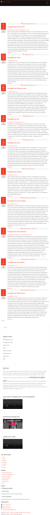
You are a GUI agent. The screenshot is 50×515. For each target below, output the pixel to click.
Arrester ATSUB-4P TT (26, 371)
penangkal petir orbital (8, 386)
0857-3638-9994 (7, 507)
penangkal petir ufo (24, 386)
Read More (9, 52)
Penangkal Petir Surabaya (13, 29)
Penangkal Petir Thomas (14, 172)
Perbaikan (4, 462)
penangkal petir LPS (6, 385)
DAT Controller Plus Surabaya (42, 371)
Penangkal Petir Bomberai (19, 381)
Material (4, 460)
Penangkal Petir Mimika (23, 385)
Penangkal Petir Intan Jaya (41, 383)
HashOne (12, 514)
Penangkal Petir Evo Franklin (15, 262)
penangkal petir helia (33, 383)
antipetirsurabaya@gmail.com (9, 509)
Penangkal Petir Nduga (38, 385)
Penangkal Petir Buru (27, 381)
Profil (3, 465)
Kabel (4, 348)
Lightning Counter (7, 353)
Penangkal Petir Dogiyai (25, 383)
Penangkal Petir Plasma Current (16, 88)
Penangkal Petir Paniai (17, 386)
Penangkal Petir (10, 122)
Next (4, 320)
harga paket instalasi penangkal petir (31, 373)
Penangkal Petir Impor (8, 342)
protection (37, 386)
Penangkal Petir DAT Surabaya (8, 383)
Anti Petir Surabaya (9, 512)
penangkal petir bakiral (11, 381)
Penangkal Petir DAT (43, 381)
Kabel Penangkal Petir (7, 472)
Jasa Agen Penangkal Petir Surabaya (22, 512)
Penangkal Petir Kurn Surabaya (16, 201)
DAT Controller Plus (33, 371)
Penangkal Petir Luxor (14, 57)
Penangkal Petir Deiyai (17, 383)
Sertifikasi (4, 464)
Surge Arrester (6, 345)
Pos (20, 234)
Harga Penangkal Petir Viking (19, 374)
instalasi (41, 374)
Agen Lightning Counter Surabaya (17, 371)
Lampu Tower (6, 356)
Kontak (3, 467)
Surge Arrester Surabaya (7, 388)
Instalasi (4, 458)
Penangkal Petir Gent (13, 143)
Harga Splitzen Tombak (28, 374)
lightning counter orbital (15, 377)
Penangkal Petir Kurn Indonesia (16, 231)
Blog (4, 358)
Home (3, 457)
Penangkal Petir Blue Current (16, 27)
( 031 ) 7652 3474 (7, 504)
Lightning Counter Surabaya (24, 377)
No (3, 31)
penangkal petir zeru (31, 386)
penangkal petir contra (35, 381)
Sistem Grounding (7, 350)
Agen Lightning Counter (7, 371)
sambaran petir (44, 386)
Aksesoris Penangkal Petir (8, 474)
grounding (5, 373)
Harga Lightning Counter (20, 373)
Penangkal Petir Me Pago (14, 385)
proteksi (40, 386)
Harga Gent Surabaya (12, 373)
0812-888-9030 (6, 506)
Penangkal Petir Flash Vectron (16, 293)
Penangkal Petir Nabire (31, 385)
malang (32, 377)
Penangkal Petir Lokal (24, 29)
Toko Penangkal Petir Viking (17, 388)
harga (8, 373)
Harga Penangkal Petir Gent (10, 374)
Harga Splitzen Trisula (36, 374)
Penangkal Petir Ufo (13, 119)
